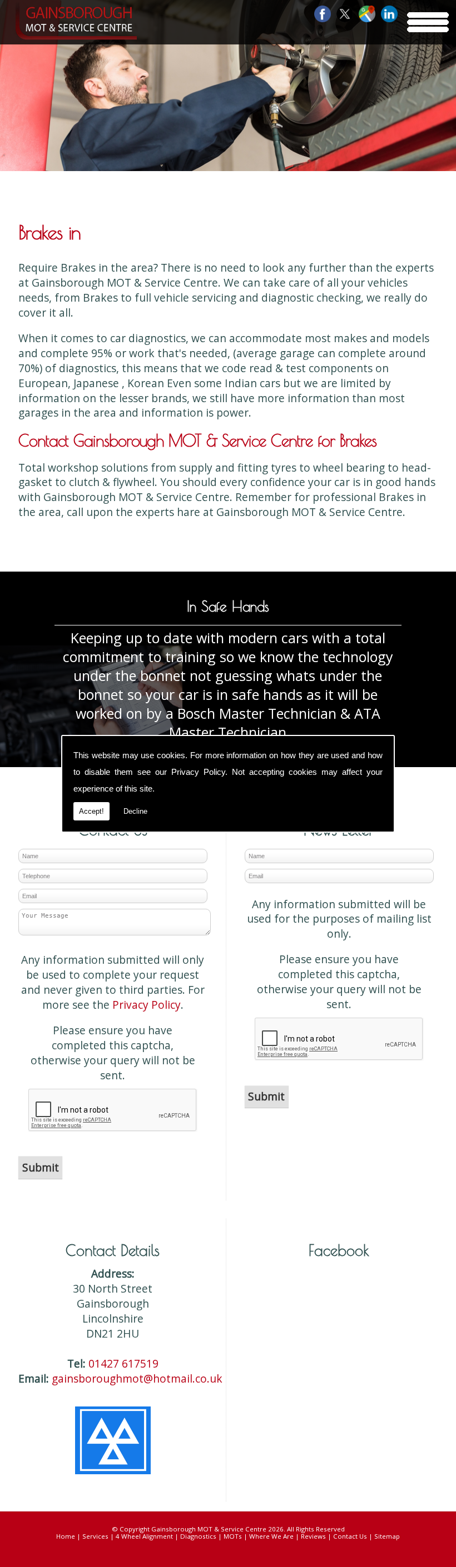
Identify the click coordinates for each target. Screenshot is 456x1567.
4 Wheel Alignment (144, 1536)
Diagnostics (198, 1536)
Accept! (91, 811)
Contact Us (350, 1536)
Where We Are (271, 1536)
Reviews (313, 1536)
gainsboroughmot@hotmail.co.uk (137, 1378)
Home (65, 1536)
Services (95, 1536)
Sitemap (387, 1536)
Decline (135, 811)
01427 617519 (123, 1363)
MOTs (233, 1536)
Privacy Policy (198, 772)
